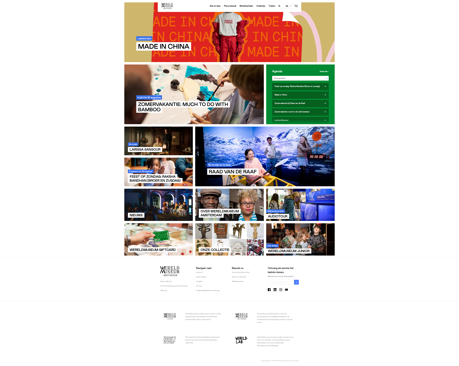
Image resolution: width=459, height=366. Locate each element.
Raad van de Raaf (239, 277)
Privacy (199, 286)
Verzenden (296, 282)
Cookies (199, 281)
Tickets (272, 6)
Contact (199, 272)
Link (229, 32)
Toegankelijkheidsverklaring (207, 290)
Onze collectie (166, 281)
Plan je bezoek (230, 6)
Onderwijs (260, 6)
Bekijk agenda (237, 281)
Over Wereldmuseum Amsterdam (174, 286)
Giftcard (163, 290)
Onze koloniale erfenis (241, 272)
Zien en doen (215, 6)
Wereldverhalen (246, 6)
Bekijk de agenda (324, 71)
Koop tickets (201, 277)
